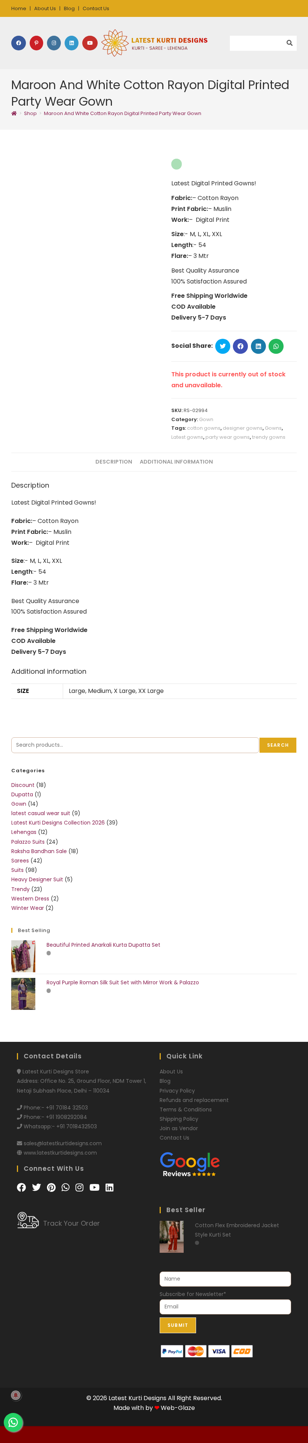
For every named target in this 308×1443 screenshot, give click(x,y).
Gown (206, 419)
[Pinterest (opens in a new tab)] (36, 43)
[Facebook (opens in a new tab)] (18, 43)
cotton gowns (203, 428)
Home (18, 8)
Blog (69, 8)
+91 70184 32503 (67, 1107)
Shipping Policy (179, 1119)
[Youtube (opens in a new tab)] (90, 43)
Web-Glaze (178, 1408)
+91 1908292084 (66, 1117)
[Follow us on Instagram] (80, 1187)
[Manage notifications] (16, 1395)
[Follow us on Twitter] (37, 1187)
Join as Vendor (179, 1128)
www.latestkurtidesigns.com (60, 1153)
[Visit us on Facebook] (22, 1187)
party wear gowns (227, 437)
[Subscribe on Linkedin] (109, 1187)
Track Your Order (71, 1223)
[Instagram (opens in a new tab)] (54, 43)
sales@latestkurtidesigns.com (63, 1143)
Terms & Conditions (186, 1109)
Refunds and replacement (194, 1100)
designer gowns (243, 428)
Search (278, 745)
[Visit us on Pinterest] (52, 1187)
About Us (45, 8)
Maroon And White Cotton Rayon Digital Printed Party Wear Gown (122, 113)
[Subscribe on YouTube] (95, 1187)
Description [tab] (113, 461)
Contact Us (96, 8)
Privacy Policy (177, 1090)
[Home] (14, 113)
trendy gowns (268, 437)
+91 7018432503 (76, 1126)
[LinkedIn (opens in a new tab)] (72, 43)
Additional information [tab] (176, 461)
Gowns (273, 428)
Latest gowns (187, 437)
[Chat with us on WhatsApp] (67, 1187)
